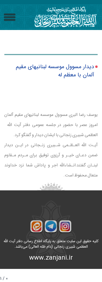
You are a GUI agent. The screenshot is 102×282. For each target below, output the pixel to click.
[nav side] (10, 17)
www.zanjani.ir (51, 258)
